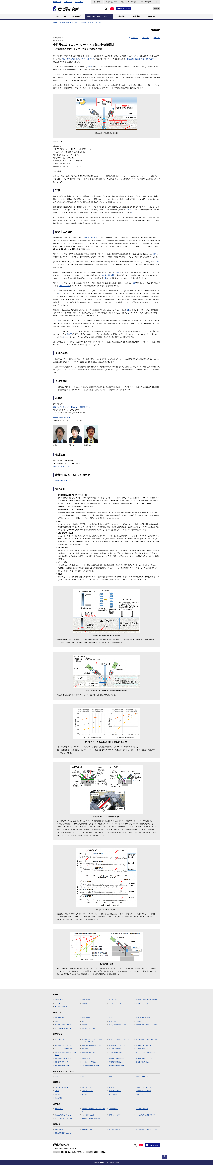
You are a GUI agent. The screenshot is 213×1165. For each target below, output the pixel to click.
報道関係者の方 (111, 2)
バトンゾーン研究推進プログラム (65, 1049)
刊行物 (57, 1091)
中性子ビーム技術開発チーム (81, 407)
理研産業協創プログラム (143, 1045)
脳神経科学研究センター (62, 1062)
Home (55, 23)
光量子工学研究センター (61, 407)
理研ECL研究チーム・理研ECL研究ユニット (66, 1054)
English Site (79, 2)
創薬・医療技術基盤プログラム (91, 1045)
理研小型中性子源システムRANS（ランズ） (78, 59)
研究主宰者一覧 (59, 1039)
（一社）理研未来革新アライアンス (146, 1115)
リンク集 (57, 1003)
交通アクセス (57, 2)
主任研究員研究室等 (115, 1049)
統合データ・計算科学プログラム (119, 1039)
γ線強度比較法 (108, 275)
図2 (154, 254)
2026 (56, 1076)
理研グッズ (58, 1094)
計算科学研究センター (115, 1052)
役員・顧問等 (86, 1017)
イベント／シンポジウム (143, 1087)
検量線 (69, 334)
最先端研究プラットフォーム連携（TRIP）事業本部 (92, 1040)
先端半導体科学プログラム (117, 1045)
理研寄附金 (97, 2)
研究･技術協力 (113, 1109)
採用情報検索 (59, 1129)
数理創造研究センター (88, 1052)
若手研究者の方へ (87, 1129)
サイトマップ (113, 999)
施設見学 (84, 1094)
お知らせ (111, 1087)
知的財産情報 (59, 1109)
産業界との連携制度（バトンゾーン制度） (93, 1110)
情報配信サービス (87, 1091)
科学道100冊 (113, 1094)
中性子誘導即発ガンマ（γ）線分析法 (140, 59)
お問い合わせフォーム (61, 466)
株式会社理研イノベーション (63, 1115)
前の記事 (134, 38)
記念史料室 (58, 1098)
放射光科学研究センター (116, 1065)
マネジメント (140, 1021)
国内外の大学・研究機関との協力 (92, 1118)
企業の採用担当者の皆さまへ (63, 1118)
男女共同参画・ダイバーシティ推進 (146, 1025)
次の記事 (157, 38)
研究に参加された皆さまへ (63, 1028)
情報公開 (84, 1025)
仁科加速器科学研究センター (90, 1065)
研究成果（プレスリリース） (69, 23)
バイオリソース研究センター (90, 1062)
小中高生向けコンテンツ (149, 2)
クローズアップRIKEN (61, 1087)
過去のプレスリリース (142, 1076)
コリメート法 (64, 286)
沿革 (110, 1017)
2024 (110, 1076)
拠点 (83, 1021)
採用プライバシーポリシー (144, 1003)
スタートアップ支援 (88, 1115)
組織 (56, 1021)
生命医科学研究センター (116, 1058)
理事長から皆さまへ (61, 1017)
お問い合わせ (68, 2)
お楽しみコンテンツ (115, 1091)
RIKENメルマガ (125, 8)
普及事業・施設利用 (142, 1109)
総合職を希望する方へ (115, 1129)
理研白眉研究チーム (142, 1049)
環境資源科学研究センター (117, 1062)
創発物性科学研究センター (144, 1062)
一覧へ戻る (145, 38)
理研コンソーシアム (115, 1115)
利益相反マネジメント (88, 1028)
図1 (129, 210)
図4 (59, 293)
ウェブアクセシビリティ (62, 1007)
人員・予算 (112, 1021)
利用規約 (84, 1003)
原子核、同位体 (90, 237)
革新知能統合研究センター (63, 1058)
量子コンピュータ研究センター (145, 1052)
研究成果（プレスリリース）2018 (91, 23)
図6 (59, 320)
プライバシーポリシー (115, 1003)
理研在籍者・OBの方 (128, 2)
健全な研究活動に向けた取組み (118, 1025)
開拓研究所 (85, 1049)
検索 (155, 8)
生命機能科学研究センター (144, 1058)
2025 (83, 1076)
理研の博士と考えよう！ (89, 1087)
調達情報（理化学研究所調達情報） (146, 999)
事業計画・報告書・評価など (63, 1025)
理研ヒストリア (140, 1094)
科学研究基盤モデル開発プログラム (146, 1039)
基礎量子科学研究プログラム (63, 1045)
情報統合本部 (86, 1058)
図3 (158, 262)
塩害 (89, 67)
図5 (127, 310)
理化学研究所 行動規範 (143, 1017)
